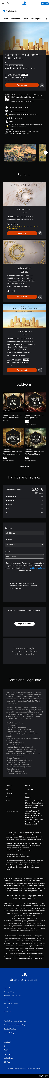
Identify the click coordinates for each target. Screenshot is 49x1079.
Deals (26, 19)
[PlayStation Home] (24, 3)
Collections (15, 19)
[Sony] (43, 1078)
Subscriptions (36, 19)
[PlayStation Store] (11, 11)
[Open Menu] (2, 3)
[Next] (46, 153)
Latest (5, 19)
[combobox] (24, 533)
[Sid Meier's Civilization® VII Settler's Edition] (20, 152)
